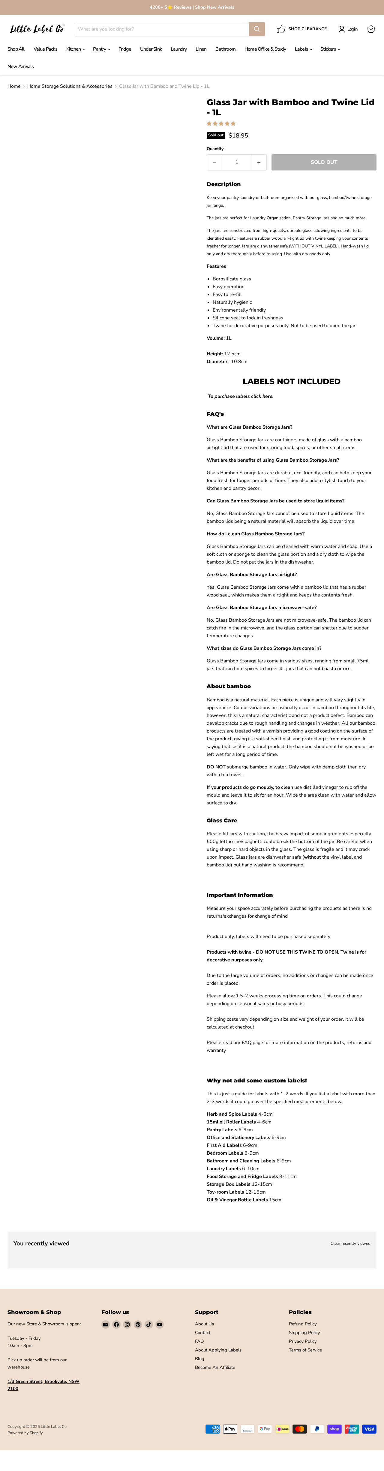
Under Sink (151, 49)
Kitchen (74, 49)
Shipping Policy (304, 1333)
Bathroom (225, 49)
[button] (222, 123)
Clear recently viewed (350, 1243)
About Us (204, 1324)
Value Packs (45, 49)
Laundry (179, 49)
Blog (199, 1359)
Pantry (100, 49)
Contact (202, 1333)
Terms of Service (305, 1350)
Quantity (215, 149)
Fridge (124, 49)
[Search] (257, 29)
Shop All (16, 49)
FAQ (199, 1341)
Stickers (328, 49)
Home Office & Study (265, 49)
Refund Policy (303, 1324)
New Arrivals (21, 66)
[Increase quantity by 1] (259, 162)
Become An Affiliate (215, 1367)
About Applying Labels (218, 1350)
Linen (201, 49)
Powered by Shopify (25, 1433)
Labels (302, 49)
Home (14, 86)
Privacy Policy (303, 1341)
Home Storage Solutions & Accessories (69, 86)
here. (268, 396)
